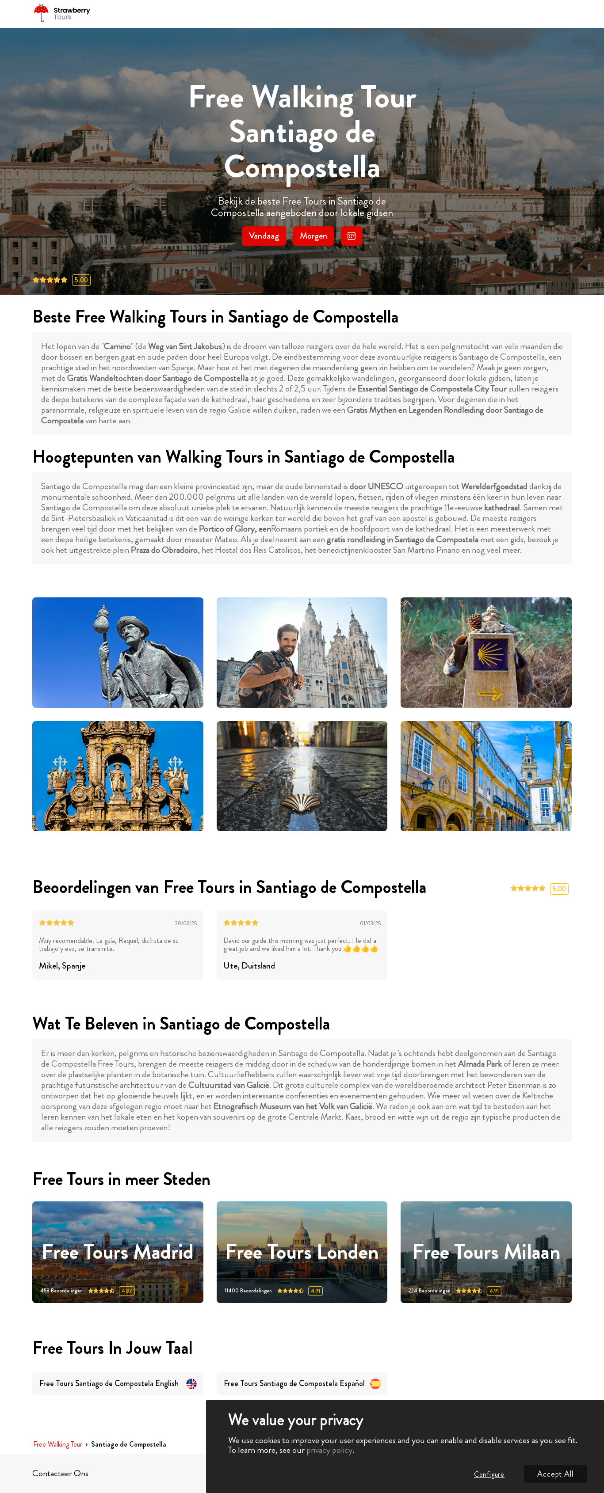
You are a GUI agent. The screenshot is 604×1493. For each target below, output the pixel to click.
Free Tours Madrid (118, 1252)
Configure (489, 1474)
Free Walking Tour (57, 1444)
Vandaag (264, 235)
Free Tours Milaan (486, 1252)
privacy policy (329, 1450)
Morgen (313, 235)
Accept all (555, 1474)
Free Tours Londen (302, 1252)
